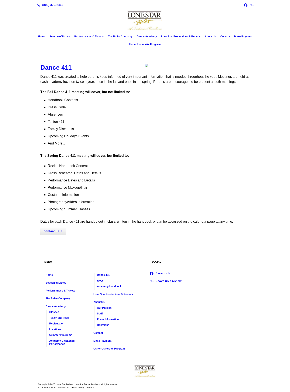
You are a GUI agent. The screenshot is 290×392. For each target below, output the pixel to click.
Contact (225, 36)
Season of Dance (59, 36)
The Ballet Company (120, 36)
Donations (103, 325)
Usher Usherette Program (145, 44)
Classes (54, 312)
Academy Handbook (109, 286)
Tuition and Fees (59, 317)
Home (41, 36)
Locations (55, 329)
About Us (210, 36)
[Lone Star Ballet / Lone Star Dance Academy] (145, 371)
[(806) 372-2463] (49, 5)
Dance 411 (56, 67)
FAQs (100, 280)
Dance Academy (147, 36)
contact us (51, 231)
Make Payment (243, 36)
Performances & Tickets (89, 36)
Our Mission (104, 307)
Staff (100, 313)
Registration (56, 323)
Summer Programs (60, 335)
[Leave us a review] (252, 5)
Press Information (108, 319)
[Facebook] (246, 5)
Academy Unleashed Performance (62, 342)
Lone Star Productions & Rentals (181, 36)
